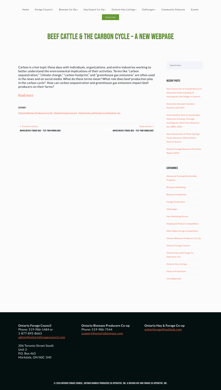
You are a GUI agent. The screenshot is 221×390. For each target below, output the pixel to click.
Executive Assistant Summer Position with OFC (181, 106)
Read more (25, 95)
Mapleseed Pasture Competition (183, 223)
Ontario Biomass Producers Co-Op (35, 113)
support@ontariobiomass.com (102, 333)
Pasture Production (176, 271)
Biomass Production (177, 194)
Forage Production (176, 202)
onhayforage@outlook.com (163, 329)
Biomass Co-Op (68, 9)
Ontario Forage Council (65, 113)
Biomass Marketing (176, 187)
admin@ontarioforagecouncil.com (41, 337)
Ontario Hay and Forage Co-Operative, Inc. (99, 113)
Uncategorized (174, 278)
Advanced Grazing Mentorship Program (182, 178)
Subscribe (110, 17)
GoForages (148, 9)
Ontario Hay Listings (123, 9)
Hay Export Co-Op (94, 9)
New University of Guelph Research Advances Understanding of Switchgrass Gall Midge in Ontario (184, 92)
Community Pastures (173, 9)
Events (195, 9)
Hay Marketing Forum (177, 216)
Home (25, 9)
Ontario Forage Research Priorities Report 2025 (184, 151)
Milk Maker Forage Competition (182, 231)
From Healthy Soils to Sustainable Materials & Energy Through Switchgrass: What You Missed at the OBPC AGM (183, 121)
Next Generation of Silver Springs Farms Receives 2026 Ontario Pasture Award (183, 138)
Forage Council (43, 9)
